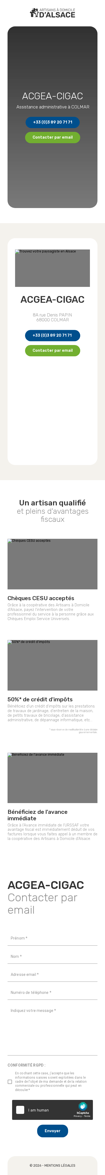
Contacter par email (53, 137)
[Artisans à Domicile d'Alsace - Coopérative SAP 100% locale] (52, 13)
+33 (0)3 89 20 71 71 (52, 122)
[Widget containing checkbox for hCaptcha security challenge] (52, 1110)
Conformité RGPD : (27, 1065)
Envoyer (53, 1131)
